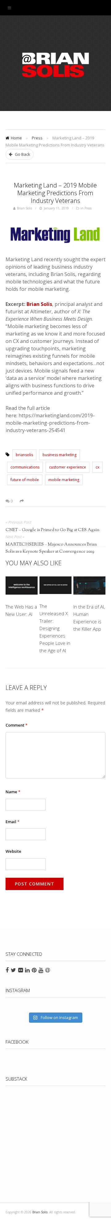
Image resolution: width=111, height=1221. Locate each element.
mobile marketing (63, 479)
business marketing (59, 454)
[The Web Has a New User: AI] (22, 586)
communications (24, 467)
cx (97, 467)
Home (16, 138)
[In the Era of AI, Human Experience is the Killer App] (89, 586)
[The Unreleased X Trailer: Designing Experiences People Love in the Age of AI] (55, 586)
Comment (16, 725)
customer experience (67, 467)
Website (13, 851)
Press (37, 138)
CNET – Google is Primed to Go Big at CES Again (52, 530)
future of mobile (24, 479)
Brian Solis (55, 65)
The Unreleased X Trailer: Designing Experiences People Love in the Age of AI (54, 628)
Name (13, 791)
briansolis (24, 454)
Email (12, 821)
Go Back (22, 154)
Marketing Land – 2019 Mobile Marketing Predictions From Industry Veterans (55, 193)
